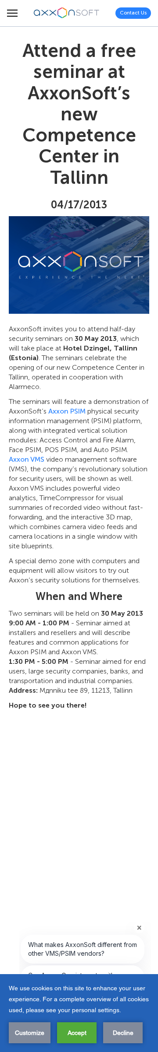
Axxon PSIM (67, 411)
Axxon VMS (26, 459)
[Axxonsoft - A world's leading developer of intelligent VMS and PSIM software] (67, 13)
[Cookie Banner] (79, 1013)
